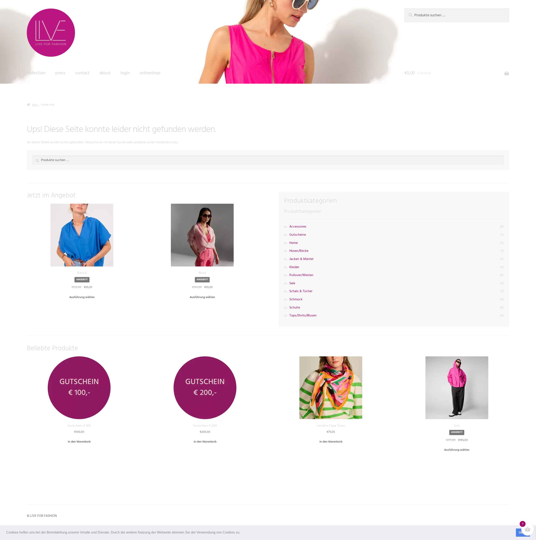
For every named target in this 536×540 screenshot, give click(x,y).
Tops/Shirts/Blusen (303, 315)
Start (35, 104)
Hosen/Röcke (298, 251)
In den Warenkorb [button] (79, 441)
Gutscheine (297, 235)
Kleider (294, 267)
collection (36, 73)
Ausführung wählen (82, 297)
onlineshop (150, 73)
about (105, 73)
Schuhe (294, 307)
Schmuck (296, 299)
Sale (292, 283)
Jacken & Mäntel (301, 259)
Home (293, 243)
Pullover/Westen (301, 275)
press (60, 73)
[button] (241, 533)
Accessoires (297, 226)
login (125, 73)
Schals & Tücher (300, 291)
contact (82, 73)
